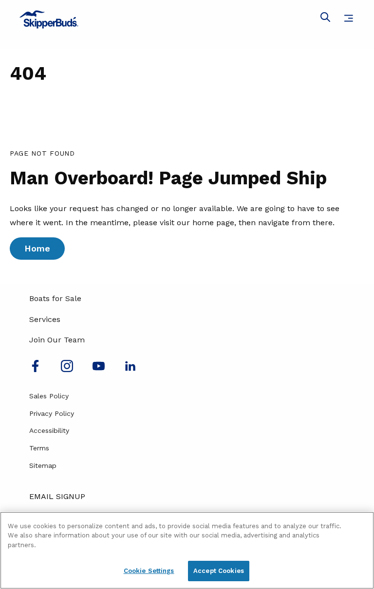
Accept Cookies (218, 570)
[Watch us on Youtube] (99, 369)
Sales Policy (49, 396)
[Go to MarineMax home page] (187, 19)
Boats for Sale (55, 298)
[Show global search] (325, 19)
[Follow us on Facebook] (35, 369)
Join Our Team (57, 339)
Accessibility (49, 430)
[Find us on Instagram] (67, 369)
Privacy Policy (51, 413)
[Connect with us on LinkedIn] (130, 369)
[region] (187, 550)
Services (44, 319)
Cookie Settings (149, 570)
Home (37, 248)
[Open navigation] (348, 18)
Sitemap (42, 465)
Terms (39, 448)
